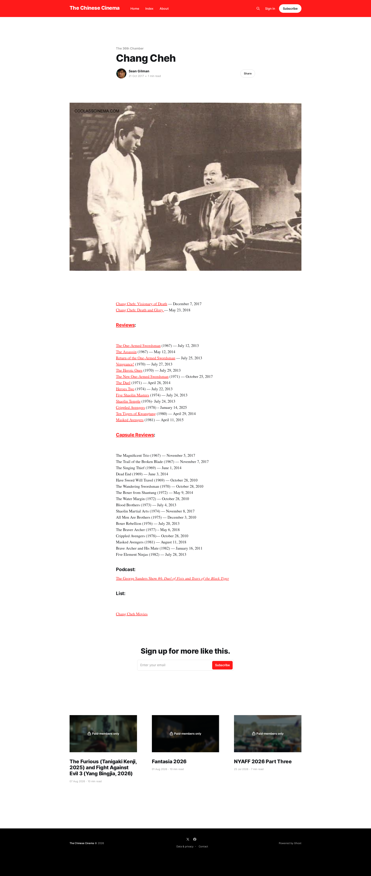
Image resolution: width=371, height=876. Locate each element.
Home (134, 8)
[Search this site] (258, 8)
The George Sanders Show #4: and (172, 578)
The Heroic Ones (129, 370)
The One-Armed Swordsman (138, 345)
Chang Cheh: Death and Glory (140, 309)
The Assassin (126, 351)
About (164, 8)
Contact (203, 846)
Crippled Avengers (130, 407)
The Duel (123, 382)
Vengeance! (125, 364)
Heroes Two (125, 388)
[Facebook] (194, 839)
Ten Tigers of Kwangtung (136, 413)
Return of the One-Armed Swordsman (145, 357)
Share (248, 73)
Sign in (270, 8)
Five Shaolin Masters (132, 395)
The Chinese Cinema (95, 8)
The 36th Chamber (130, 48)
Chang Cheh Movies (132, 613)
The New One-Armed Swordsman (142, 376)
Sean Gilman (139, 71)
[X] (187, 839)
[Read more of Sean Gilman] (121, 73)
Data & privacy (184, 846)
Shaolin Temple (128, 401)
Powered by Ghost (290, 843)
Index (149, 8)
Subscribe (290, 8)
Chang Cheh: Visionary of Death (141, 303)
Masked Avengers (130, 419)
